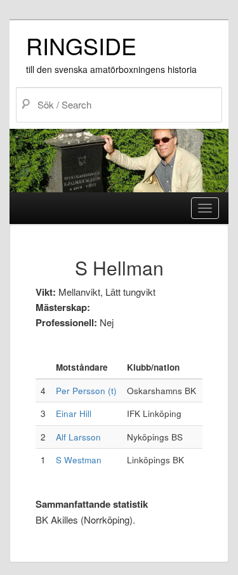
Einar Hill (73, 413)
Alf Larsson (78, 437)
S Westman (79, 460)
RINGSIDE (81, 45)
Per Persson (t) (86, 391)
